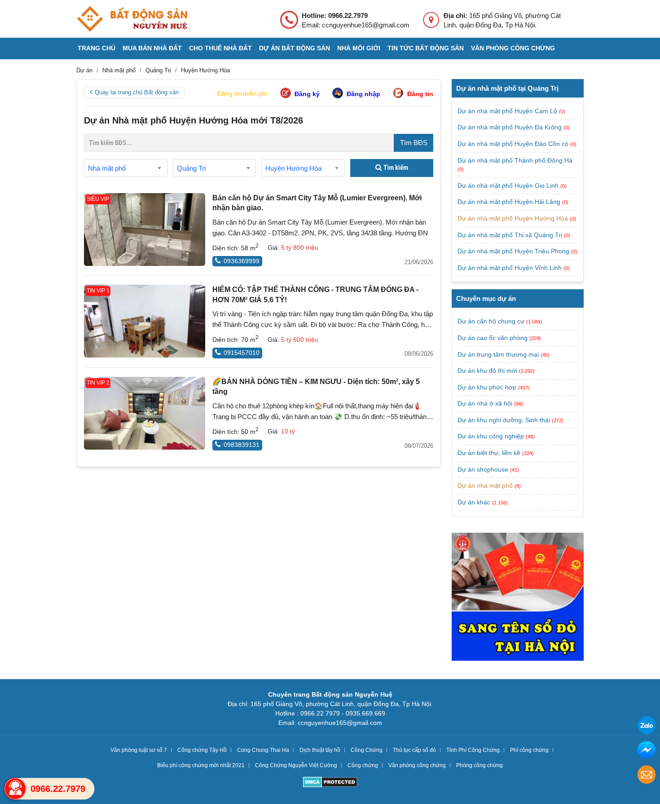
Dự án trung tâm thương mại (498, 354)
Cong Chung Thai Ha (263, 750)
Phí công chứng (529, 750)
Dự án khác (474, 502)
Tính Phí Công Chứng (473, 750)
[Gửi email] (647, 776)
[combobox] (125, 168)
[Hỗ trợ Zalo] (647, 726)
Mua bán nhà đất (152, 48)
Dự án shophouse (483, 469)
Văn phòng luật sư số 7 (138, 750)
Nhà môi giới (358, 48)
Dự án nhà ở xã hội (485, 403)
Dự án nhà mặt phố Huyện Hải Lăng (510, 201)
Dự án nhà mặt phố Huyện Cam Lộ (508, 111)
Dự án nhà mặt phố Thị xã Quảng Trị (511, 235)
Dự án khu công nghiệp (491, 436)
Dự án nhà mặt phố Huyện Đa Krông (510, 127)
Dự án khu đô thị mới (487, 370)
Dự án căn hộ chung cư (491, 321)
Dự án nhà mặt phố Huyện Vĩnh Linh (510, 267)
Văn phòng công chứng (513, 48)
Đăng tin (420, 93)
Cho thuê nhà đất (220, 48)
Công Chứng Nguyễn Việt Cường (296, 765)
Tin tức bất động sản (425, 48)
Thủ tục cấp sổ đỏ (414, 750)
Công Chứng (367, 750)
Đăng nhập (363, 93)
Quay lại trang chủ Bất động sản (137, 92)
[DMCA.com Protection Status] (330, 783)
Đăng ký (307, 93)
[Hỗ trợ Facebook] (647, 751)
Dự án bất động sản (294, 48)
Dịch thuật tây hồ (319, 750)
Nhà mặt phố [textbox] (107, 168)
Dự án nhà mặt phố (485, 485)
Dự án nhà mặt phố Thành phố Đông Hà (515, 160)
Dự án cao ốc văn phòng (493, 337)
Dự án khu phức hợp (487, 387)
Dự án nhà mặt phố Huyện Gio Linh (509, 185)
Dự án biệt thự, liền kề (489, 452)
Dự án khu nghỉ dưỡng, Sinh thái (504, 420)
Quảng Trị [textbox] (191, 168)
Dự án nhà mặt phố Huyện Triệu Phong (514, 251)
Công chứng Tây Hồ (202, 750)
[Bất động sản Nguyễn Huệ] (132, 18)
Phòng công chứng (479, 765)
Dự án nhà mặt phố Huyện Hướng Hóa (514, 218)
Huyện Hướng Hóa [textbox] (293, 168)
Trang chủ (96, 48)
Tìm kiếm (395, 167)
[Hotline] (15, 789)
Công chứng (363, 765)
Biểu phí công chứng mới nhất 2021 (201, 765)
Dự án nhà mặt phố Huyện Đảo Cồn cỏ (514, 143)
